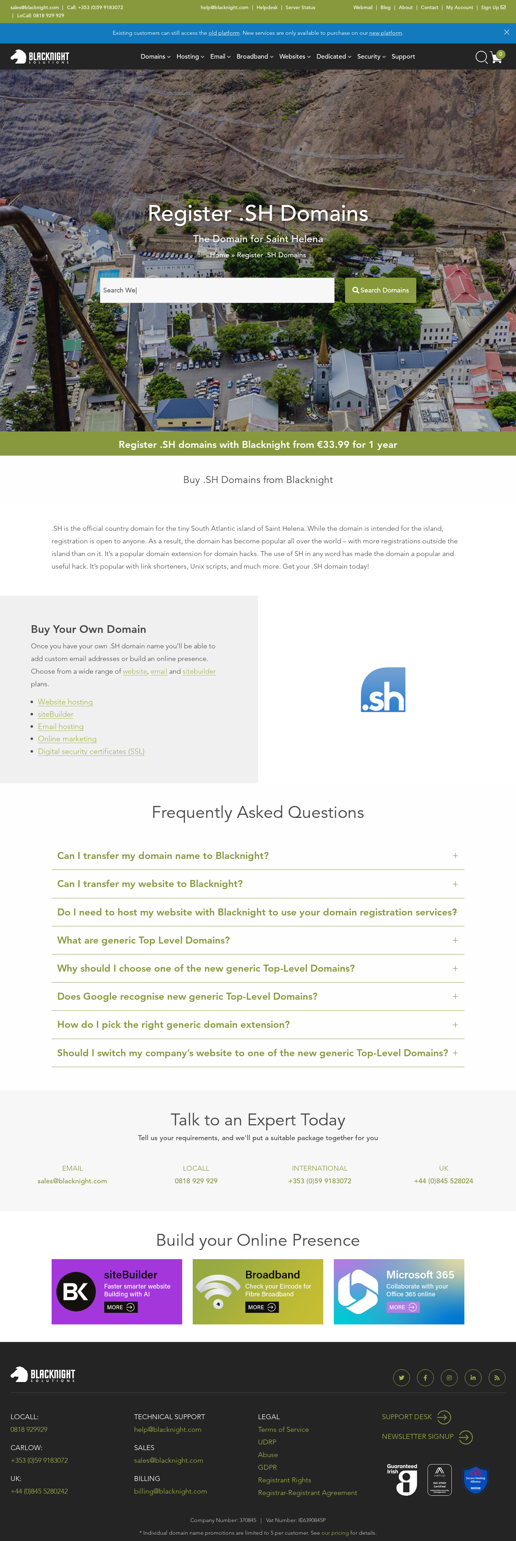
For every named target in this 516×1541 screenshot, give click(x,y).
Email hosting (61, 726)
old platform (224, 32)
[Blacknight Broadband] (258, 1291)
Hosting (188, 56)
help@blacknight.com (225, 7)
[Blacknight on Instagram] (452, 1378)
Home (219, 255)
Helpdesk (267, 7)
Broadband (252, 56)
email (159, 671)
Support (403, 56)
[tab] (258, 856)
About (406, 7)
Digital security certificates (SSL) (91, 751)
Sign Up (491, 7)
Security (369, 56)
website (135, 671)
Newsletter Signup (418, 1436)
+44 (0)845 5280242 (39, 1491)
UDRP (267, 1442)
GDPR (267, 1467)
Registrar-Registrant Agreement (307, 1492)
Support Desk (408, 1417)
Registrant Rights (284, 1480)
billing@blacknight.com (170, 1491)
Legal (269, 1417)
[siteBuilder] (117, 1291)
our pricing (335, 1532)
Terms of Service (283, 1429)
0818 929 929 (48, 15)
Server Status (300, 7)
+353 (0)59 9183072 (100, 7)
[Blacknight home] (40, 56)
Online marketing (67, 738)
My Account (459, 7)
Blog (386, 7)
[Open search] (481, 56)
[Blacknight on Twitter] (404, 1378)
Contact (429, 7)
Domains (153, 56)
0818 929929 (29, 1429)
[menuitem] (153, 56)
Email (217, 56)
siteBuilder (55, 714)
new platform (385, 32)
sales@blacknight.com (35, 7)
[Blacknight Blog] (497, 1378)
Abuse (268, 1454)
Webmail (362, 7)
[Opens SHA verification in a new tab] (475, 1479)
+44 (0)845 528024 (443, 1181)
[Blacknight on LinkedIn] (476, 1378)
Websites (292, 56)
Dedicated (331, 56)
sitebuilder (199, 671)
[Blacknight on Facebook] (428, 1378)
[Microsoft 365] (399, 1291)
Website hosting (65, 702)
